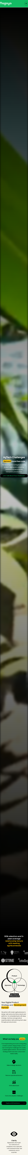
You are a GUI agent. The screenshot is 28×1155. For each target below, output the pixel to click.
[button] (26, 3)
